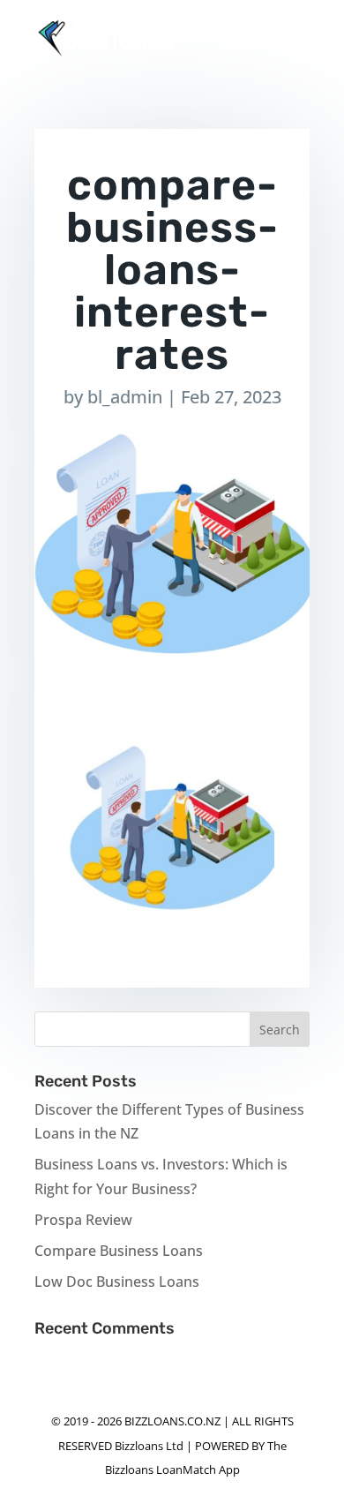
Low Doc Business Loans (116, 1281)
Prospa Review (83, 1219)
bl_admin (124, 397)
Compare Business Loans (118, 1250)
